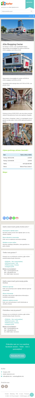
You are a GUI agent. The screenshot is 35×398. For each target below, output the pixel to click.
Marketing (12, 393)
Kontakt (7, 393)
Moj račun (29, 2)
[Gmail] (17, 218)
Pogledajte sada (17, 356)
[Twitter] (7, 218)
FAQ (17, 393)
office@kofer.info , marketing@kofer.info (13, 376)
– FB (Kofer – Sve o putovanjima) (13, 261)
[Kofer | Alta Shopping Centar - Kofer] (7, 3)
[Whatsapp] (13, 218)
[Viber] (10, 218)
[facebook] (2, 386)
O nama (21, 393)
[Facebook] (4, 218)
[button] (30, 16)
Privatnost (26, 393)
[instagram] (6, 386)
